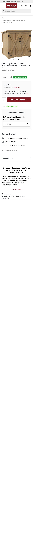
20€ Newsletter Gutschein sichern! (16, 138)
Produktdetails (7, 158)
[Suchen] (3, 11)
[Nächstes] (31, 45)
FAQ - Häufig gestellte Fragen (15, 145)
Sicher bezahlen (10, 142)
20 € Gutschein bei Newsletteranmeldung (12, 1)
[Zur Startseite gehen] (11, 5)
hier (27, 93)
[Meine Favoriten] (26, 5)
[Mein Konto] (22, 5)
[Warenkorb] (30, 5)
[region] (16, 44)
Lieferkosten (16, 87)
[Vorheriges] (1, 45)
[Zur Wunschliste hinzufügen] (4, 99)
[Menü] (3, 5)
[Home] (2, 18)
